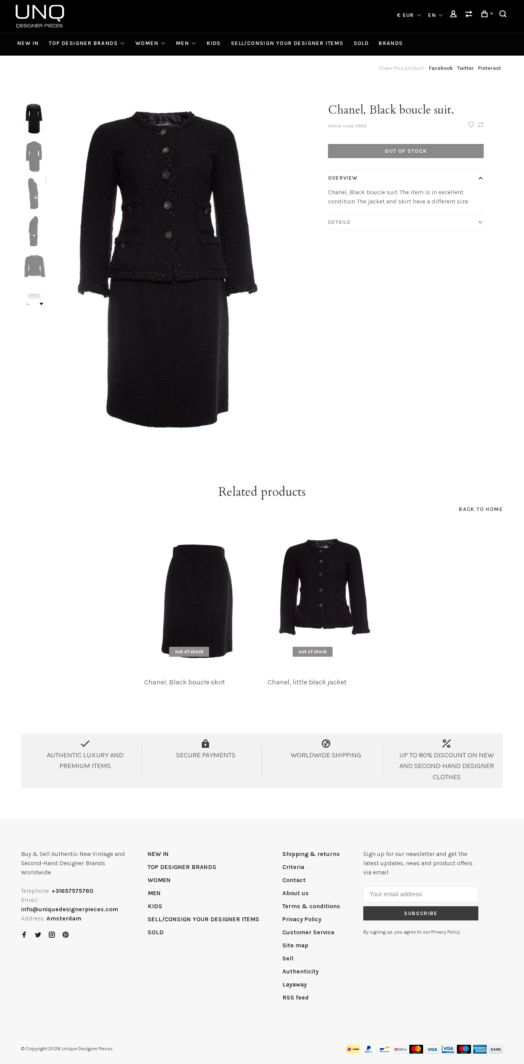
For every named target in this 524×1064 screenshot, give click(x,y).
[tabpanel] (174, 276)
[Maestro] (464, 1051)
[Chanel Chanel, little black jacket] (324, 599)
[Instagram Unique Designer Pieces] (52, 935)
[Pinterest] (66, 935)
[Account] (454, 15)
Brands (391, 43)
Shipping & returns (311, 853)
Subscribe (421, 913)
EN (432, 15)
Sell (287, 958)
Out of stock (406, 151)
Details (339, 222)
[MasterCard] (416, 1051)
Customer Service (308, 932)
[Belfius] (400, 1051)
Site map (295, 945)
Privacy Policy (301, 919)
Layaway (294, 984)
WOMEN (146, 43)
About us (295, 893)
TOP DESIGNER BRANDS (83, 43)
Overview (343, 178)
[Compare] (470, 15)
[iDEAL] (353, 1051)
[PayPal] (369, 1051)
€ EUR (406, 15)
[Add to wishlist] (472, 125)
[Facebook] (24, 935)
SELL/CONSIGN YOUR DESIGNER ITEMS (287, 43)
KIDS (214, 43)
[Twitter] (38, 935)
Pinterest (489, 68)
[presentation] (34, 119)
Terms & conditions (311, 906)
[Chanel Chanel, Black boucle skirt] (200, 599)
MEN (182, 43)
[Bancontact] (385, 1051)
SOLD (361, 43)
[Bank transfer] (496, 1051)
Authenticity (300, 971)
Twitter (465, 68)
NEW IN (28, 43)
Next (41, 304)
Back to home (481, 509)
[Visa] (432, 1051)
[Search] (504, 15)
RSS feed (295, 997)
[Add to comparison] (481, 125)
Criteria (293, 867)
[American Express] (480, 1051)
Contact (294, 880)
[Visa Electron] (448, 1051)
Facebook (441, 68)
